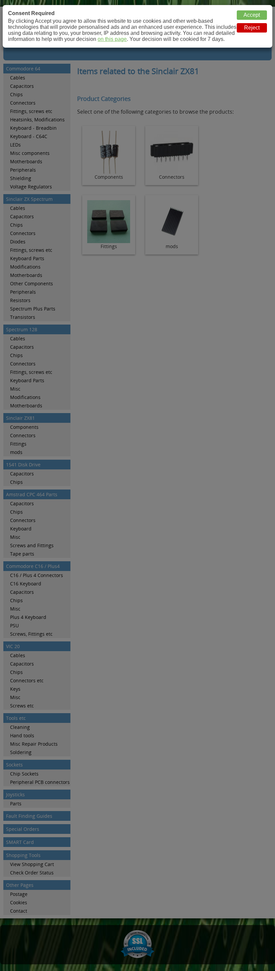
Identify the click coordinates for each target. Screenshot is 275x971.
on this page (112, 39)
